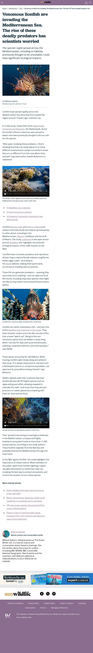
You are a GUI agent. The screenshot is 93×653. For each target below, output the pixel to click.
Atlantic (20, 236)
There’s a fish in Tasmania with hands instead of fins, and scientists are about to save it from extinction (25, 515)
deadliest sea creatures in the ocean (24, 330)
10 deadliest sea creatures (18, 207)
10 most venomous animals (19, 212)
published (26, 239)
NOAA (8, 263)
